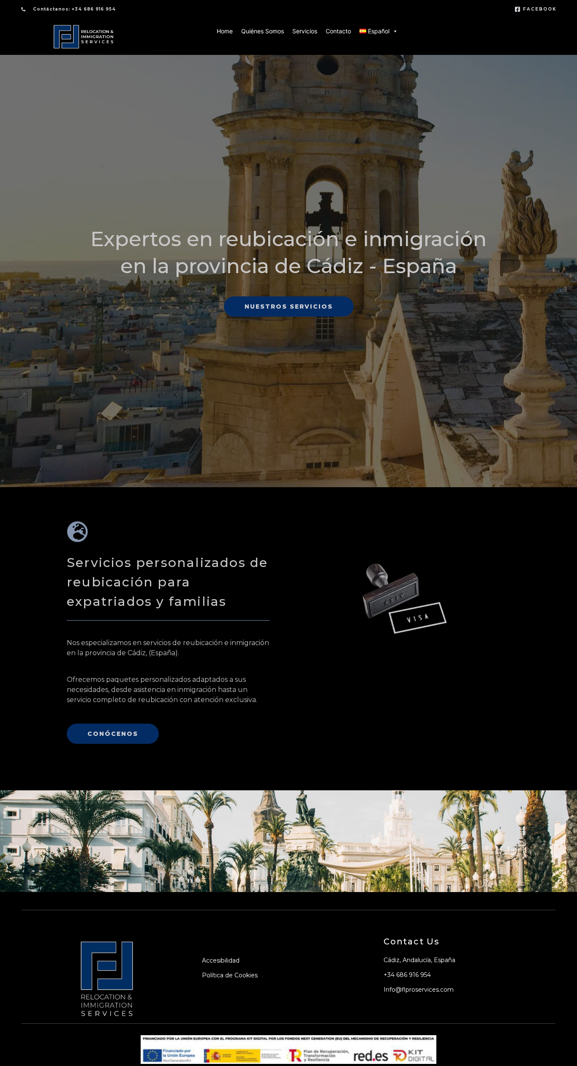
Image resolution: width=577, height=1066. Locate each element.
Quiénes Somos (262, 31)
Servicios (304, 31)
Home (225, 31)
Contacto (338, 31)
